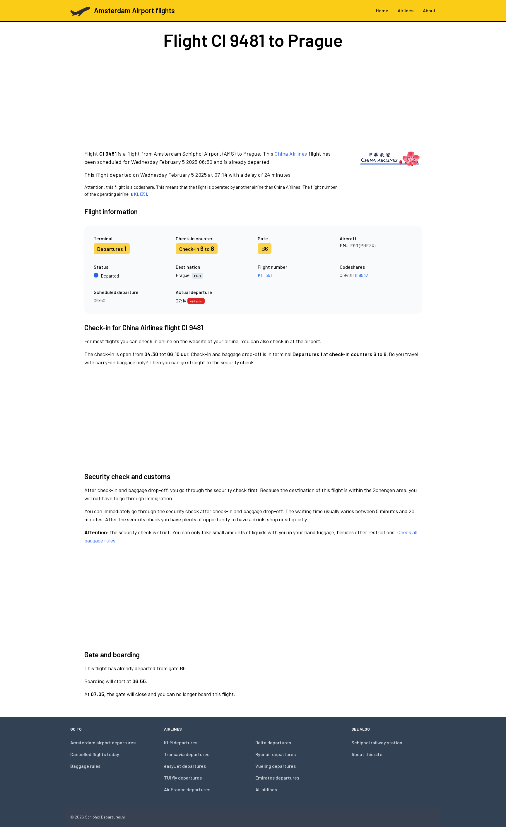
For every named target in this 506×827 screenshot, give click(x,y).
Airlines (405, 10)
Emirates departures (277, 777)
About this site (366, 754)
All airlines (266, 789)
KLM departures (180, 742)
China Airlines (290, 153)
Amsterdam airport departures (103, 742)
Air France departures (187, 789)
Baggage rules (85, 766)
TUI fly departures (183, 777)
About (429, 10)
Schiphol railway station (376, 742)
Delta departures (273, 742)
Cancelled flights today (94, 754)
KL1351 (140, 194)
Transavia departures (186, 754)
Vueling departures (275, 766)
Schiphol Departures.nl (105, 816)
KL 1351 (265, 275)
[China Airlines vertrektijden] (390, 173)
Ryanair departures (275, 754)
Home (382, 10)
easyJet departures (185, 766)
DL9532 (360, 275)
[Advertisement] (253, 99)
